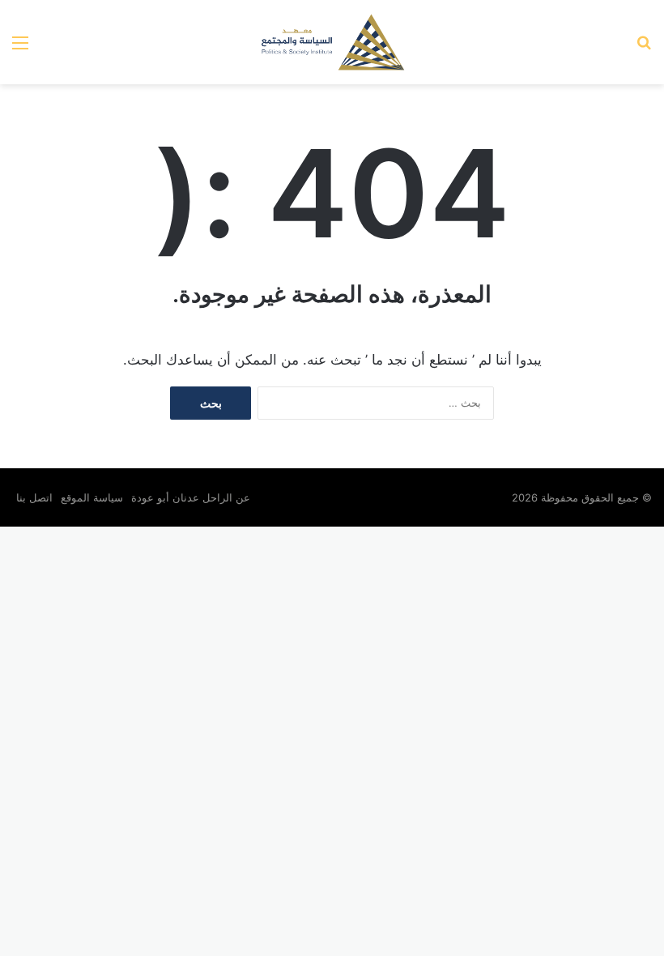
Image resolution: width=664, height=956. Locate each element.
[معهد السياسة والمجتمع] (332, 42)
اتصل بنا (34, 497)
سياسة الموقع (92, 497)
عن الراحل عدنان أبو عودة (192, 497)
